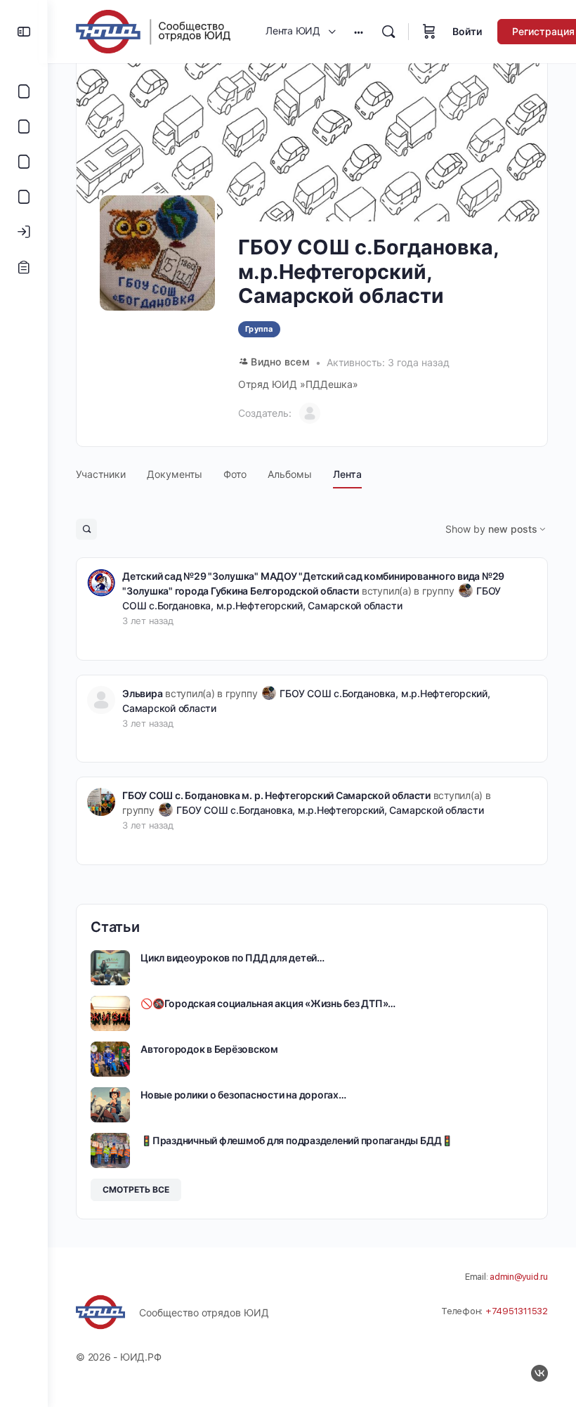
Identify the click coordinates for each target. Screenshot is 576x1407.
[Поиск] (388, 31)
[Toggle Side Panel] (24, 31)
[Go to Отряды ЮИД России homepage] (153, 30)
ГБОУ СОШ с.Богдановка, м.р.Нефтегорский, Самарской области (329, 810)
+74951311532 (516, 1311)
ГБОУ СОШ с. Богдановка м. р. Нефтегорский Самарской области (276, 795)
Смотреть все (136, 1189)
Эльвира (142, 693)
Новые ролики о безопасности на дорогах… (243, 1095)
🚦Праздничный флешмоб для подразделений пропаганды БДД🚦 (296, 1140)
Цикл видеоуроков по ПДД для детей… (232, 958)
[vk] (539, 1373)
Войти (467, 31)
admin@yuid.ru (519, 1276)
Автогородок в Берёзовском (209, 1049)
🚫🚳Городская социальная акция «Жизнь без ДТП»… (267, 1003)
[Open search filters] (86, 529)
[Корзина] (429, 31)
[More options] (358, 31)
